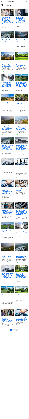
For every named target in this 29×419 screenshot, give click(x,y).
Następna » (16, 330)
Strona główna (26, 1)
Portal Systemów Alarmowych (7, 1)
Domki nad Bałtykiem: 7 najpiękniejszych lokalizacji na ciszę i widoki (21, 189)
